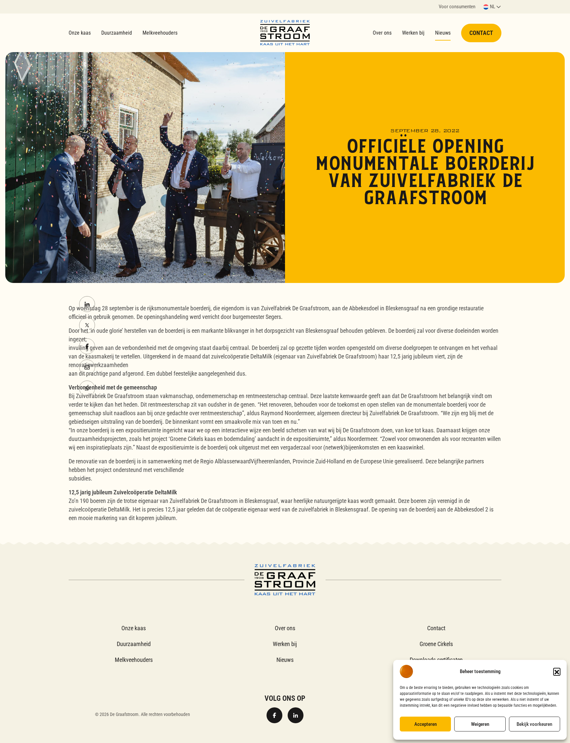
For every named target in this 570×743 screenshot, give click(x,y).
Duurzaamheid (116, 33)
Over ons (382, 33)
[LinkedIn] (87, 304)
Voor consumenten (457, 7)
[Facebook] (87, 346)
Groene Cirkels (436, 643)
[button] (557, 671)
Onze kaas (80, 33)
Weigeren (480, 724)
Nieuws (443, 33)
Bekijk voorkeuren (534, 724)
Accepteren (425, 724)
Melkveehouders (159, 33)
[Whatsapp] (87, 388)
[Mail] (87, 367)
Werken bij (413, 33)
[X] (87, 325)
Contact (481, 32)
